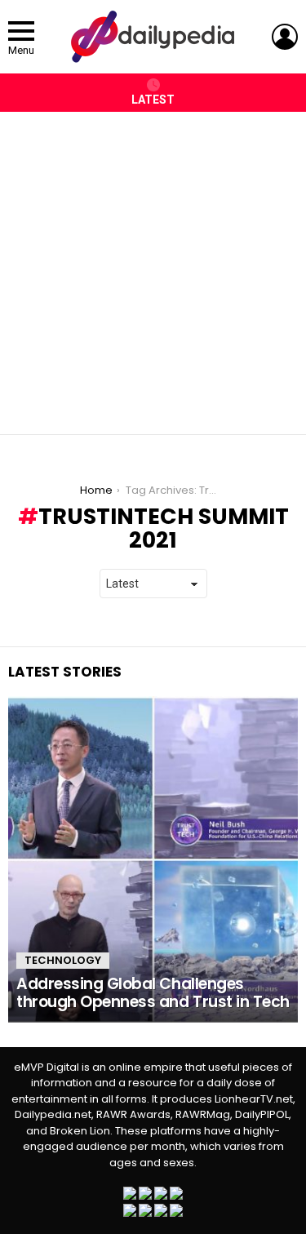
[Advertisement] (153, 265)
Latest (153, 99)
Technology (62, 960)
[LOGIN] (285, 36)
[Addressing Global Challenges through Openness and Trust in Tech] (153, 859)
